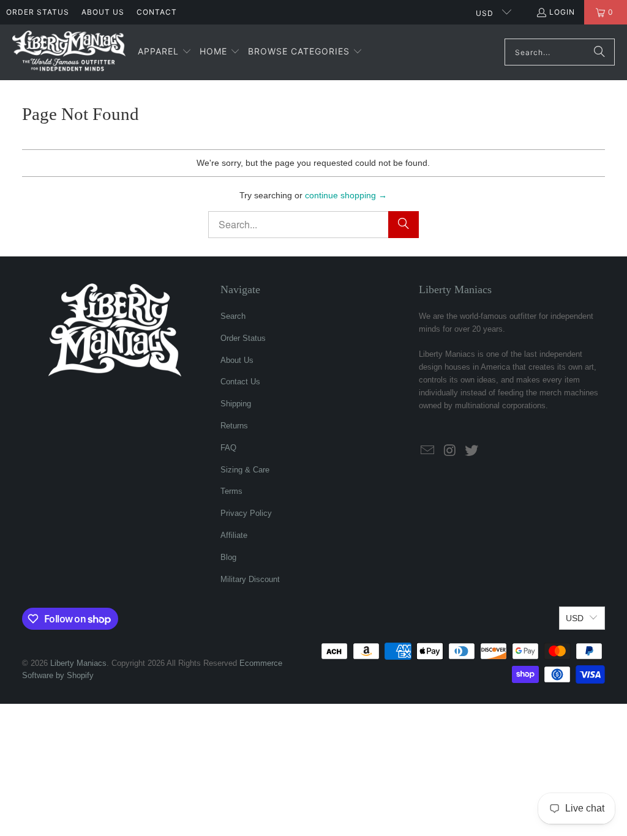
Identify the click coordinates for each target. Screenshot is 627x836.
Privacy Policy (246, 513)
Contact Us (240, 381)
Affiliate (233, 535)
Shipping (235, 403)
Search (233, 316)
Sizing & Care (244, 469)
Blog (228, 557)
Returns (234, 425)
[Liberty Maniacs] (69, 52)
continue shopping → (346, 195)
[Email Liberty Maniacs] (428, 451)
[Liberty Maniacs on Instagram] (450, 451)
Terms (231, 491)
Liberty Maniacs (78, 663)
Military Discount (250, 579)
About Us (102, 12)
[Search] (599, 52)
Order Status (37, 12)
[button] (165, 52)
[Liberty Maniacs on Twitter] (471, 451)
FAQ (228, 447)
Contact (157, 12)
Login (562, 12)
